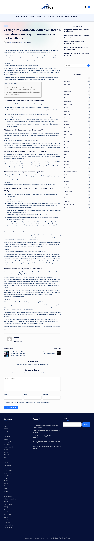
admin (16, 338)
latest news (68, 138)
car (65, 88)
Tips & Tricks (68, 191)
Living (66, 144)
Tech (6, 26)
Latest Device (68, 134)
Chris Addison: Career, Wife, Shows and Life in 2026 (76, 36)
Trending (67, 198)
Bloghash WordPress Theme (61, 538)
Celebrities (67, 91)
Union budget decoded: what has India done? (17, 86)
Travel (66, 194)
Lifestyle (66, 141)
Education (67, 101)
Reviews (66, 164)
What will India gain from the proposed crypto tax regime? (21, 89)
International (68, 128)
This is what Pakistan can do (14, 94)
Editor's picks (68, 98)
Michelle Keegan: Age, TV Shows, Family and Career (76, 54)
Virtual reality (68, 208)
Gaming (67, 118)
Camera (67, 84)
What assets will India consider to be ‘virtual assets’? (19, 87)
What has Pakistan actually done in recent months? (20, 96)
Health (66, 121)
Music (66, 154)
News (66, 158)
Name (6, 395)
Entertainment (68, 104)
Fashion (66, 108)
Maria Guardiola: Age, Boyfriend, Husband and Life (74, 42)
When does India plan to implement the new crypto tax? (21, 91)
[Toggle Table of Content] (38, 84)
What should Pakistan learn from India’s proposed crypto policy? (23, 92)
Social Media (68, 168)
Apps (65, 78)
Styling (66, 181)
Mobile (66, 148)
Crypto (66, 94)
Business (67, 81)
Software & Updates (70, 171)
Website (45, 395)
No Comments (27, 42)
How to (66, 124)
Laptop (66, 131)
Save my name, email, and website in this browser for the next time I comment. (28, 402)
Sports (66, 174)
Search (65, 419)
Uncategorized (69, 204)
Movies (66, 151)
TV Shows (67, 201)
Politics (66, 161)
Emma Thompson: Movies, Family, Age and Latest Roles (76, 48)
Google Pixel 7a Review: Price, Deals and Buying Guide (77, 31)
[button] (18, 341)
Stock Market (68, 178)
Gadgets (67, 114)
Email (26, 395)
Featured (67, 111)
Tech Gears (68, 188)
